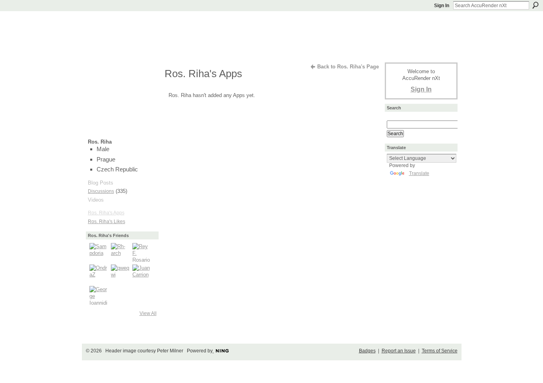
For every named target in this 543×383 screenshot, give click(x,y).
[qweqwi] (120, 274)
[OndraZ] (99, 274)
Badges (367, 351)
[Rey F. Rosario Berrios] (141, 252)
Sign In (441, 5)
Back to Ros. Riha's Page (348, 67)
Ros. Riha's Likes (106, 221)
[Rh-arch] (120, 252)
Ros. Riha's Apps (106, 213)
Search (535, 5)
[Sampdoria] (99, 252)
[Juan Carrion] (141, 274)
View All (148, 313)
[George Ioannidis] (99, 295)
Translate (419, 173)
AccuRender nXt (135, 22)
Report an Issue (399, 351)
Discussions (101, 191)
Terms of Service (440, 351)
